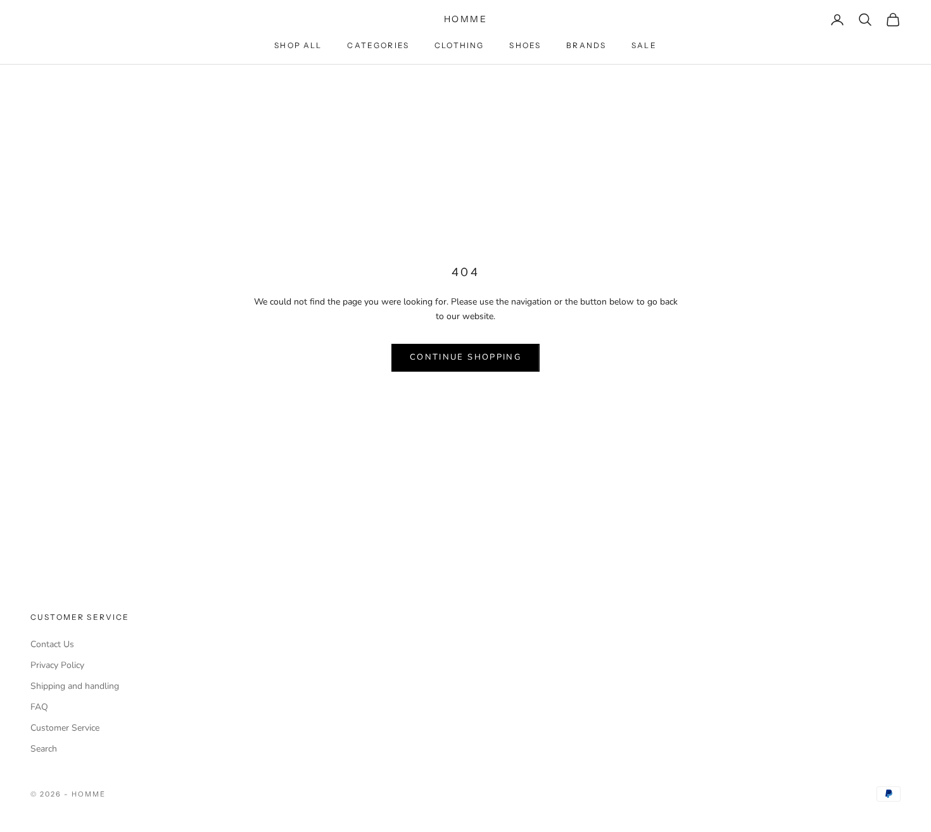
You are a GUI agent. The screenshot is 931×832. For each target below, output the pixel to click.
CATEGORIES (378, 45)
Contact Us (52, 644)
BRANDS (586, 45)
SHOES (525, 45)
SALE (644, 45)
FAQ (39, 707)
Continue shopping (465, 357)
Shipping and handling (74, 686)
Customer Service (64, 728)
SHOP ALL (298, 45)
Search (43, 749)
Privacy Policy (57, 665)
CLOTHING (459, 45)
